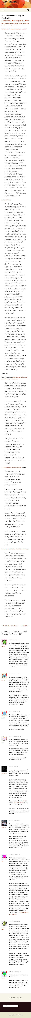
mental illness (22, 23)
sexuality (10, 25)
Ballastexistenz (19, 802)
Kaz (2, 743)
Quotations (25, 625)
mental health (15, 23)
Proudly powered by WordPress (15, 1015)
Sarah (3, 861)
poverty (3, 25)
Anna (24, 25)
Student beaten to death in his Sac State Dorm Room (15, 549)
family (19, 21)
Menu (3, 10)
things (25, 801)
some (21, 801)
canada (16, 21)
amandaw (4, 827)
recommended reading (18, 20)
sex (6, 25)
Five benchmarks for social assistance (11, 467)
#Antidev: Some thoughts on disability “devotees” (14, 29)
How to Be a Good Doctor (10, 625)
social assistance (16, 25)
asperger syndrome (6, 21)
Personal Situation (6, 200)
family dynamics (25, 21)
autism (12, 21)
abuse (27, 20)
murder (27, 23)
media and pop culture (7, 23)
